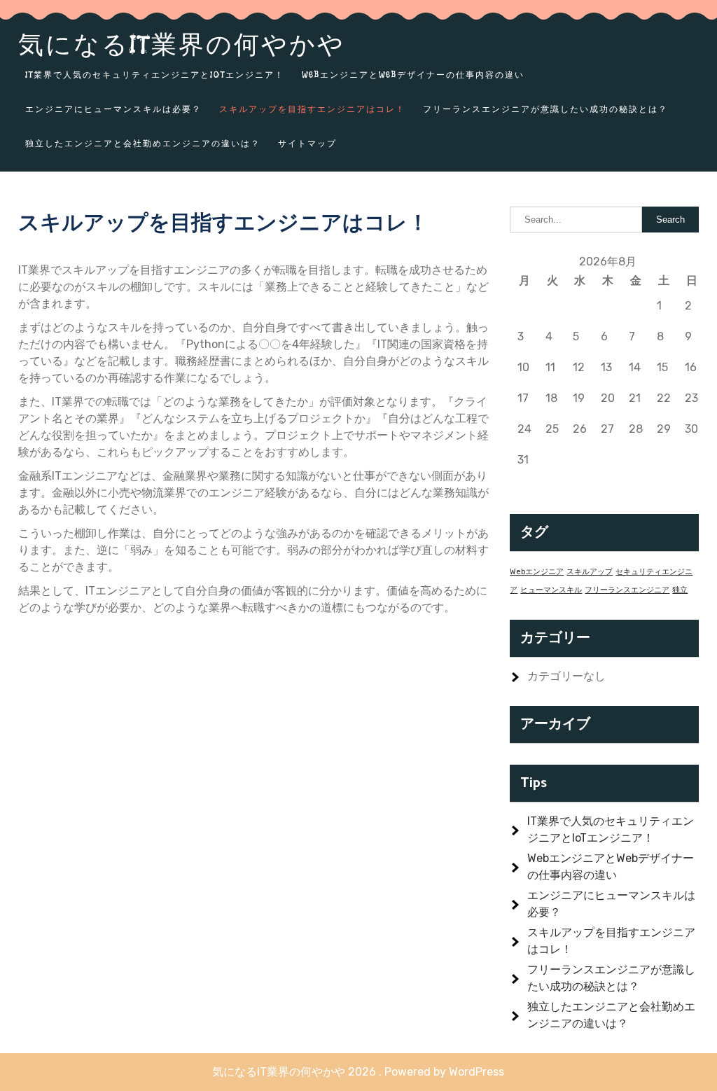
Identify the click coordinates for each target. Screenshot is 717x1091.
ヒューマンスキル (551, 590)
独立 (680, 590)
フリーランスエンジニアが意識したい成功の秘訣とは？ (545, 109)
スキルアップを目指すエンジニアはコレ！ (312, 109)
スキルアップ (589, 571)
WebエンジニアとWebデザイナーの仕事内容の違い (413, 74)
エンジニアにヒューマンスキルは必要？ (113, 109)
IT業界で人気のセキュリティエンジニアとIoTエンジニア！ (154, 74)
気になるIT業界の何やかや (181, 44)
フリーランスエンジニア (627, 590)
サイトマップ (307, 143)
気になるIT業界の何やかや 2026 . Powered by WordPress (358, 1071)
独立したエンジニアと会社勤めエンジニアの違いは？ (142, 143)
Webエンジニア (537, 571)
